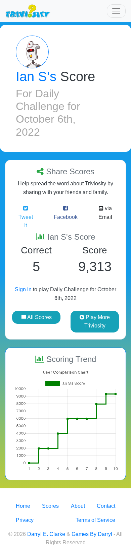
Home (23, 506)
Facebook (66, 217)
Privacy (25, 520)
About (78, 506)
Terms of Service (95, 520)
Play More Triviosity (97, 321)
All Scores (39, 317)
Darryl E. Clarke (46, 534)
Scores (50, 506)
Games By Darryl (92, 534)
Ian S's (36, 76)
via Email (105, 212)
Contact (106, 506)
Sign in (23, 289)
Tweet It (25, 221)
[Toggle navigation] (116, 11)
